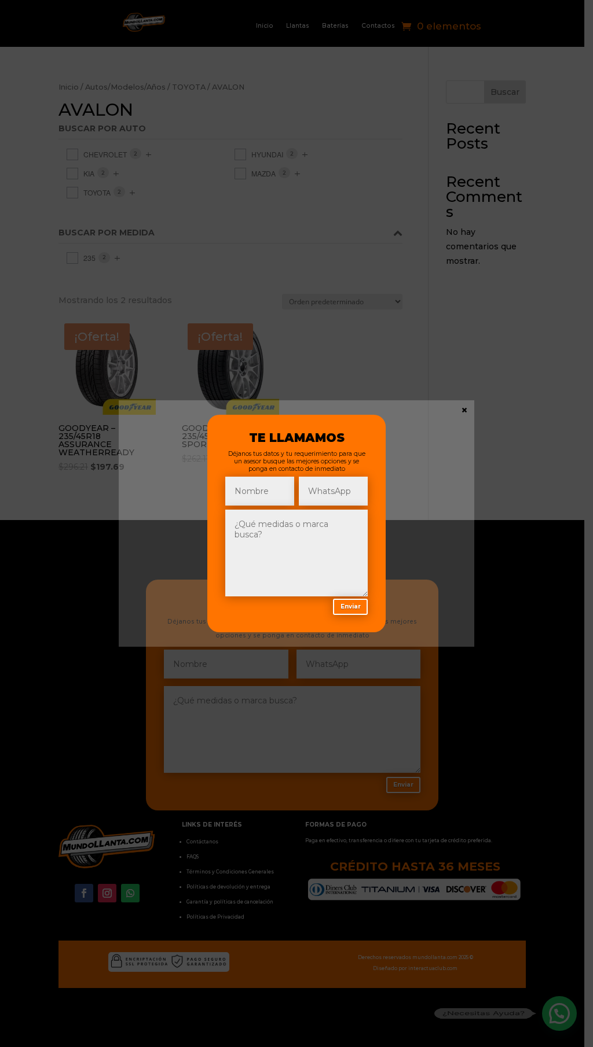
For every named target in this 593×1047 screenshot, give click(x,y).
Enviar (351, 606)
